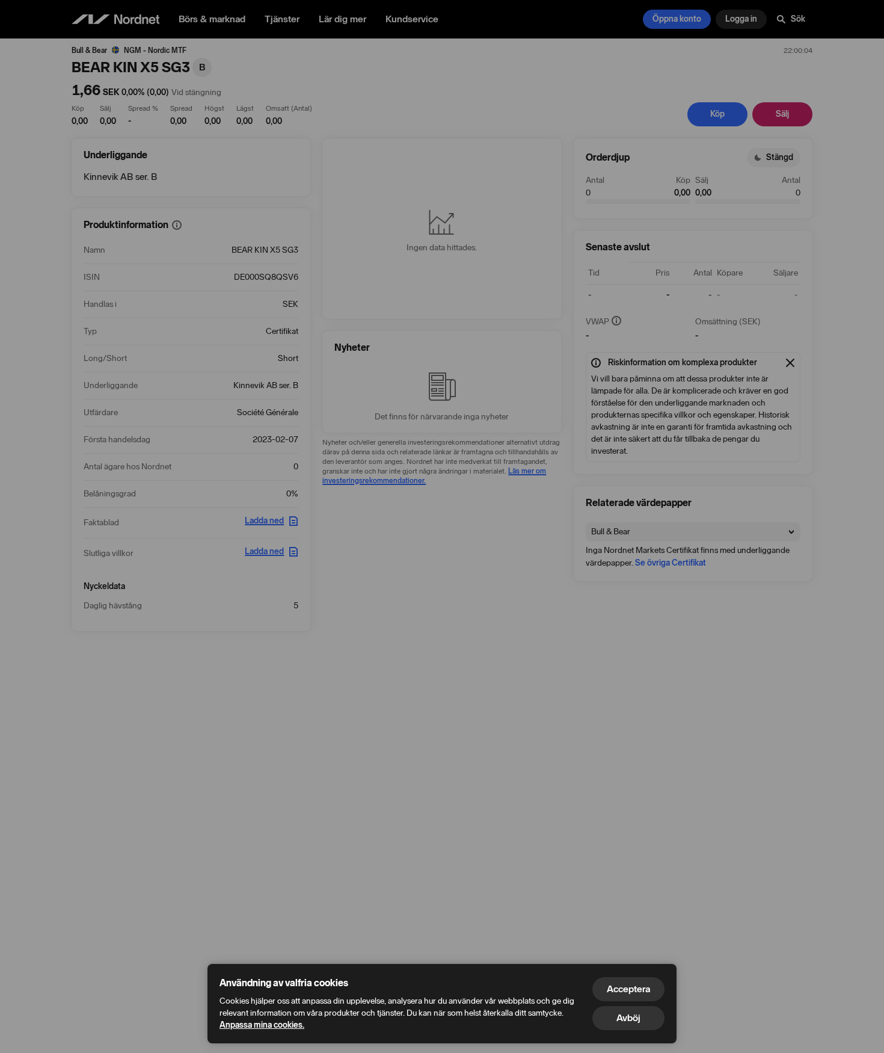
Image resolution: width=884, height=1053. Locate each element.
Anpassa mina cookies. (261, 1025)
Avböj (628, 1018)
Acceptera (628, 989)
